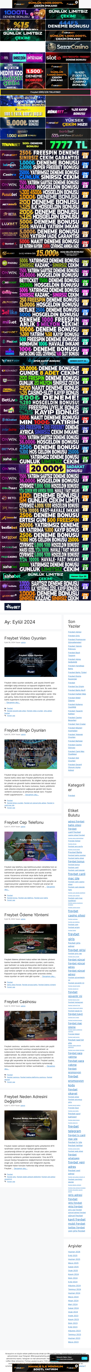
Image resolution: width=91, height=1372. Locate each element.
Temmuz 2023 (74, 1334)
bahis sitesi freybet (14, 985)
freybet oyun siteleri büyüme (76, 1050)
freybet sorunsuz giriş (75, 1100)
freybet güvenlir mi (75, 994)
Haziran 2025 (74, 1259)
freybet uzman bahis (74, 1148)
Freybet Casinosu (20, 1001)
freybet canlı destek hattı (76, 888)
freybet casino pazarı (74, 907)
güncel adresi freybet (77, 1213)
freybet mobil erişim (73, 1037)
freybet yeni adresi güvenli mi (76, 1177)
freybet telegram (74, 1128)
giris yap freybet (75, 1210)
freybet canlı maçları (74, 895)
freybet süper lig (73, 1123)
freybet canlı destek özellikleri (76, 893)
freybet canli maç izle (76, 876)
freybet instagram (75, 1002)
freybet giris (11, 1177)
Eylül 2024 (72, 1282)
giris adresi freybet (75, 1197)
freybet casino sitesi (76, 913)
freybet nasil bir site (76, 1041)
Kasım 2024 (73, 1274)
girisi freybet (75, 1206)
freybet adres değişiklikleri (75, 838)
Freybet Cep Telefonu (24, 822)
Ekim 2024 (73, 1278)
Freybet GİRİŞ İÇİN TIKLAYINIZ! (46, 92)
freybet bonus (12, 898)
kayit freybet (77, 1219)
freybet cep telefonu (25, 898)
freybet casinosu (13, 1077)
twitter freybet (76, 1227)
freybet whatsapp (73, 1156)
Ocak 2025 (73, 1270)
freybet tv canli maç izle (76, 1137)
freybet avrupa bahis (30, 985)
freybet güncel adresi (76, 972)
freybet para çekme (76, 1063)
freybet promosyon (74, 1070)
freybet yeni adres (76, 1164)
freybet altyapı (72, 844)
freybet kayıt (75, 1014)
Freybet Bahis (75, 852)
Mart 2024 (73, 1304)
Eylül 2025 (72, 1255)
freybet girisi (76, 950)
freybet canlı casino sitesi (76, 883)
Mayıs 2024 (73, 1297)
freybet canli (73, 867)
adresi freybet (76, 821)
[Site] (45, 155)
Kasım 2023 (73, 1319)
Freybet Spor (73, 1108)
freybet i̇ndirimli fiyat (74, 1005)
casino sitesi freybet (76, 835)
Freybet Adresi (74, 632)
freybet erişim (74, 927)
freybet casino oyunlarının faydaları (75, 903)
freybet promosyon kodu (76, 1080)
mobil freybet (76, 1223)
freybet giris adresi (74, 945)
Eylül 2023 (72, 1327)
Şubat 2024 (73, 1308)
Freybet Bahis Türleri (77, 672)
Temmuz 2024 (74, 1289)
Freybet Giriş (74, 636)
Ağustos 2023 (74, 1331)
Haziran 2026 (74, 1252)
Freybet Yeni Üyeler (77, 724)
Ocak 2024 (73, 1312)
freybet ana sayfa (75, 846)
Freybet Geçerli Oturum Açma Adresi (75, 767)
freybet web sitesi (75, 1151)
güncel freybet (75, 1215)
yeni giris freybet (76, 1231)
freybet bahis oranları (77, 855)
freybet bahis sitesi (76, 858)
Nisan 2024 (73, 1301)
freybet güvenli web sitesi (16, 711)
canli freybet (74, 832)
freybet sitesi (73, 1097)
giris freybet (75, 1202)
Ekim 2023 (73, 1323)
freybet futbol (72, 930)
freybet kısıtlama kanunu (75, 1020)
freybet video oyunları (35, 711)
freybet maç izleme (75, 1025)
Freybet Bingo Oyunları (25, 730)
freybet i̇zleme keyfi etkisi (75, 1008)
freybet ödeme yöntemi (47, 985)
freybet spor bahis (41, 898)
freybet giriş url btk (73, 956)
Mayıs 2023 (73, 1342)
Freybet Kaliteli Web (77, 694)
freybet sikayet (72, 1091)
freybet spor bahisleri (74, 1115)
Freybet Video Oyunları (25, 638)
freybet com (73, 925)
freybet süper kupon (74, 1120)
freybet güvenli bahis (74, 986)
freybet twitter (75, 1145)
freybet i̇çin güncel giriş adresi (35, 803)
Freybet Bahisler (75, 741)
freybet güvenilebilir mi (76, 978)
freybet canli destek (76, 870)
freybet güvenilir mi (76, 983)
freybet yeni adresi (74, 1172)
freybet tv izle (75, 1142)
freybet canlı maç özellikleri (75, 899)
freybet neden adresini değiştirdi (29, 1177)
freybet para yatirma (75, 1055)
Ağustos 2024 (74, 1286)
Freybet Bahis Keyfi (76, 690)
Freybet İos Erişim (76, 686)
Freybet (10, 708)
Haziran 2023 (74, 1338)
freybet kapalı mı (75, 1011)
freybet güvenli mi (73, 989)
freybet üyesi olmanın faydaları (77, 1188)
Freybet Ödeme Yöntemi (26, 914)
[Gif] (45, 253)
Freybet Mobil (74, 1034)
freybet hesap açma (73, 999)
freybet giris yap (75, 953)
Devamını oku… (13, 702)
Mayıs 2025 (73, 1263)
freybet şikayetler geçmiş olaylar (75, 1190)
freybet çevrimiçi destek (75, 1180)
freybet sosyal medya (74, 1105)
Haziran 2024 (74, 1293)
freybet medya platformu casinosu (33, 1077)
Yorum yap (11, 715)
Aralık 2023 (73, 1316)
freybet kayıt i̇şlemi (73, 1017)
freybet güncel (76, 959)
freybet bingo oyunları (15, 803)
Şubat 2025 (73, 1267)
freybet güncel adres (76, 965)
